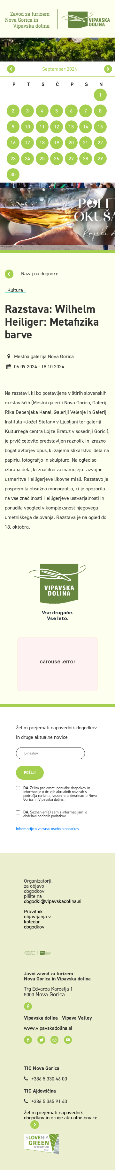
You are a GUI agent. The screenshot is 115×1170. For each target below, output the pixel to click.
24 (27, 158)
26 (56, 158)
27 (71, 158)
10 (27, 126)
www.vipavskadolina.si (48, 1028)
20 (71, 142)
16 (13, 142)
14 (85, 126)
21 (85, 142)
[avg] (11, 69)
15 (100, 126)
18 (42, 142)
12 (56, 126)
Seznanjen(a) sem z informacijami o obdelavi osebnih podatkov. (55, 814)
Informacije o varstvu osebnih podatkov (47, 828)
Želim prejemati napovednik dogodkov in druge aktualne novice (60, 1115)
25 (42, 158)
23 (13, 158)
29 (100, 158)
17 (27, 142)
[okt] (108, 69)
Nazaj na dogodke (39, 273)
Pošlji (30, 772)
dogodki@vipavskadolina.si (52, 901)
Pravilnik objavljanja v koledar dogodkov (37, 919)
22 (100, 142)
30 (13, 174)
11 (42, 126)
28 (85, 158)
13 (71, 126)
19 (56, 142)
